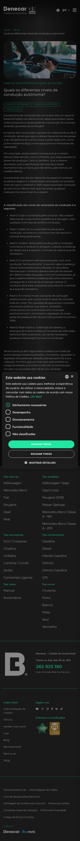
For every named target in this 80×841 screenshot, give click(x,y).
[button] (40, 463)
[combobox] (67, 376)
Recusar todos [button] (41, 454)
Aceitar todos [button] (41, 444)
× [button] (72, 376)
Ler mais (36, 396)
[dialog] (40, 420)
